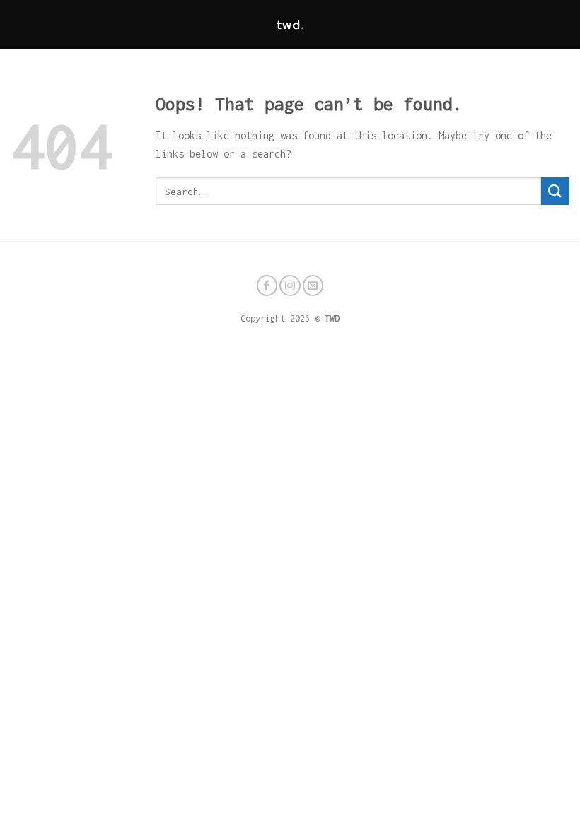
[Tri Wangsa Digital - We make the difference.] (290, 24)
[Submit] (555, 191)
